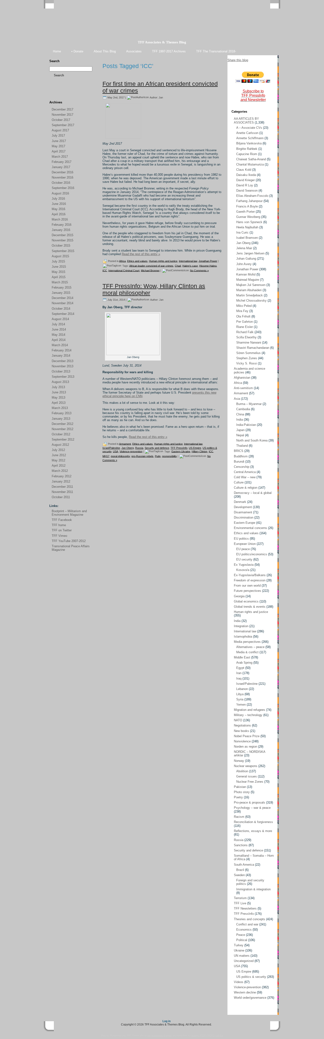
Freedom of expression (249, 580)
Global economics (246, 601)
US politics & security (251, 977)
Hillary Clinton (199, 451)
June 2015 (59, 266)
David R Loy (244, 185)
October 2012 (61, 434)
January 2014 (61, 355)
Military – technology (248, 715)
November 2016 (62, 177)
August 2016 (60, 193)
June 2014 (59, 329)
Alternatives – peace (250, 647)
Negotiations (242, 725)
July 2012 (58, 450)
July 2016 (58, 198)
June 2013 (59, 392)
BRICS (238, 451)
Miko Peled (244, 306)
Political (241, 940)
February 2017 (61, 162)
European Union (245, 544)
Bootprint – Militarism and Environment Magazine (69, 513)
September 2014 (63, 314)
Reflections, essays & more (253, 831)
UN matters (242, 955)
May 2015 (58, 272)
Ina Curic (242, 232)
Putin (158, 456)
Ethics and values (137, 260)
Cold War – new (244, 477)
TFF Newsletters (245, 908)
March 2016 (60, 219)
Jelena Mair (244, 248)
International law (188, 260)
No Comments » (199, 270)
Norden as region (245, 746)
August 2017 (60, 130)
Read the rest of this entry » (141, 254)
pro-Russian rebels (142, 456)
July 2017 (58, 135)
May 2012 (58, 460)
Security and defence (157, 447)
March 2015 (60, 282)
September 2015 (63, 251)
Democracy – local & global (253, 493)
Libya (240, 694)
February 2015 (61, 287)
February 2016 (61, 224)
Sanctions (241, 845)
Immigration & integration (253, 889)
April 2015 (58, 277)
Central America (245, 472)
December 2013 (62, 361)
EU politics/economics (251, 554)
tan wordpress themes (159, 1035)
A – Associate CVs (249, 127)
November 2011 (62, 492)
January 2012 (61, 481)
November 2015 (62, 240)
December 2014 (62, 298)
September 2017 (63, 125)
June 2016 (59, 204)
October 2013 (61, 371)
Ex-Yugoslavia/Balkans (250, 575)
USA (115, 451)
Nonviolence (242, 741)
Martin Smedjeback (249, 295)
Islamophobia (243, 636)
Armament (125, 443)
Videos (238, 982)
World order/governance (250, 997)
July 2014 (58, 324)
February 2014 (61, 350)
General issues (246, 776)
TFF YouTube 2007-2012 (69, 541)
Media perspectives (247, 642)
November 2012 (62, 429)
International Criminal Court (123, 270)
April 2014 (58, 340)
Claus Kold (243, 169)
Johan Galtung (246, 258)
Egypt (240, 668)
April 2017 (58, 151)
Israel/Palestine (111, 447)
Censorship (241, 467)
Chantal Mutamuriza (250, 164)
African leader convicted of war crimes (151, 265)
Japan (240, 430)
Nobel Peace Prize (246, 736)
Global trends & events (249, 606)
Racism (239, 816)
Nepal (240, 435)
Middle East (242, 657)
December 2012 (62, 424)
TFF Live (240, 903)
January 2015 (61, 292)
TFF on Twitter (62, 530)
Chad (178, 265)
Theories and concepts (249, 919)
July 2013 (58, 387)
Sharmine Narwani (248, 342)
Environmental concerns (250, 528)
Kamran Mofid (245, 274)
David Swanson (247, 190)
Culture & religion (245, 487)
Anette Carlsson (247, 133)
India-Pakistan (246, 425)
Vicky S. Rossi (246, 363)
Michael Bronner (150, 270)
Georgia (239, 596)
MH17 (105, 456)
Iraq (238, 678)
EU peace (243, 549)
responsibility (169, 456)
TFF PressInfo (179, 447)
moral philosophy (120, 456)
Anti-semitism (243, 388)
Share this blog (237, 60)
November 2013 (62, 366)
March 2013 (60, 408)
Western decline (245, 992)
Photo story (242, 792)
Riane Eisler (244, 327)
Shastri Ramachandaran (252, 347)
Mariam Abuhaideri (249, 290)
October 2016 (61, 182)
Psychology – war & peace (252, 807)
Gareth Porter (245, 211)
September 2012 (63, 439)
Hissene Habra (208, 265)
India (239, 419)
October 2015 (61, 245)
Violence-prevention (131, 451)
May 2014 (58, 334)
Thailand (242, 445)
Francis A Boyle (247, 206)
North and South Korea (252, 440)
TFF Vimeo (59, 536)
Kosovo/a (242, 570)
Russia (139, 447)
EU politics (241, 538)
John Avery (244, 264)
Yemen (241, 704)
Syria (239, 699)
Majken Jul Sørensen (250, 285)
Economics (244, 929)
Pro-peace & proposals (249, 802)
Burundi (239, 461)
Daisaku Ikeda (246, 175)
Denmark (240, 502)
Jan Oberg (127, 447)
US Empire (195, 447)
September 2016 (63, 188)
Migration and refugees (249, 710)
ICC (104, 270)
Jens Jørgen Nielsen (250, 253)
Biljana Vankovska (249, 143)
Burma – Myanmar (249, 404)
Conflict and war (247, 924)
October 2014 (61, 308)
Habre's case (190, 265)
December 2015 (62, 235)
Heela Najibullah (247, 227)
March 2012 (60, 471)
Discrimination (243, 517)
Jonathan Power (208, 260)
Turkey (238, 945)
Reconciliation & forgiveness (253, 822)
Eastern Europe (244, 522)
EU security (244, 559)
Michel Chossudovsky (251, 300)
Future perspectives (247, 591)
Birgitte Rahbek (246, 149)
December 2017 (62, 109)
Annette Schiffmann (250, 138)
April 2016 (58, 214)
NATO (238, 720)
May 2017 (58, 146)
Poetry (238, 797)
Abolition (242, 771)
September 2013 (63, 376)
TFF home (59, 525)
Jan (161, 97)
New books (241, 731)
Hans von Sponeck (249, 222)
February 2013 (61, 413)
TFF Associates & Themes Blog (162, 42)
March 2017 (60, 156)
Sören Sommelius (248, 353)
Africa (122, 260)
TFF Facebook (62, 520)
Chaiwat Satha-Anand (251, 159)
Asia (237, 398)
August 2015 (60, 256)
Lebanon (242, 689)
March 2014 (60, 345)
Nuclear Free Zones (249, 781)
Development (243, 507)
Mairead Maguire (247, 279)
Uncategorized (244, 961)
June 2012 (59, 455)
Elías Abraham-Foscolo (252, 196)
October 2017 (61, 120)
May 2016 (58, 209)
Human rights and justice (163, 260)
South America (244, 864)
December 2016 (62, 172)
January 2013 (61, 418)
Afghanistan (242, 377)
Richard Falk (245, 332)
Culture (239, 482)
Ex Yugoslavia (244, 564)
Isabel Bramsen (247, 237)
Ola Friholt (243, 316)
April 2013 (58, 403)
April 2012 (58, 465)
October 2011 (61, 497)
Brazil (240, 870)
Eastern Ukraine (180, 451)
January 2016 (61, 230)
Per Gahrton (244, 321)
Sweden (239, 875)
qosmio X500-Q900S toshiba (207, 1035)
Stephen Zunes (246, 358)
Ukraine (239, 950)
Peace (240, 935)
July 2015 (58, 261)
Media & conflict (247, 652)
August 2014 (60, 319)
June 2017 (59, 141)
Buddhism (241, 456)
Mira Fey (242, 311)
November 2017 (62, 114)
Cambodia (243, 409)
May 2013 (58, 397)
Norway (239, 761)
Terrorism (240, 898)
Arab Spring (244, 662)
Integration (241, 626)
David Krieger (245, 180)
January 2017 (61, 167)
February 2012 (61, 476)
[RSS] (53, 93)
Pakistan (240, 787)
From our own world (247, 585)
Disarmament (243, 512)
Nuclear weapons (245, 766)
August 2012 (60, 444)
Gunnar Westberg (248, 217)
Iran (238, 673)
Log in (166, 1021)
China (240, 414)
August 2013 (60, 382)
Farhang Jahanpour (249, 201)
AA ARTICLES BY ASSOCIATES (246, 120)
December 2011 (62, 486)
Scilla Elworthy (246, 337)
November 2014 (62, 303)
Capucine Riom (246, 154)
